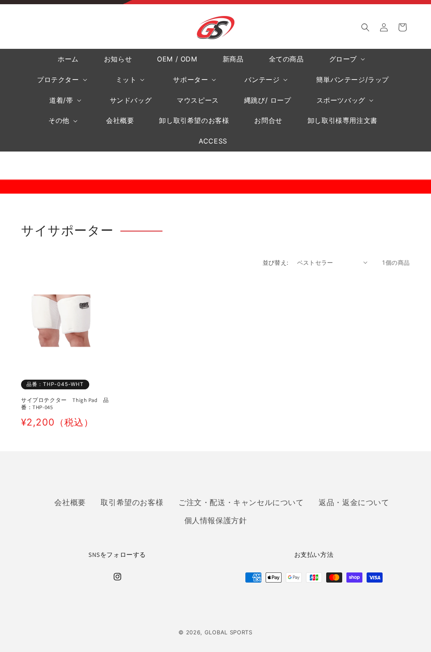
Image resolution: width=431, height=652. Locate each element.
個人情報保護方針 (215, 520)
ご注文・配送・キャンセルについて (241, 502)
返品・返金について (354, 502)
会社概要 (69, 502)
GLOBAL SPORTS (229, 632)
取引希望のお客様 (132, 502)
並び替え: (276, 262)
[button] (365, 27)
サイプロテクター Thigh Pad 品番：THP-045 (65, 404)
